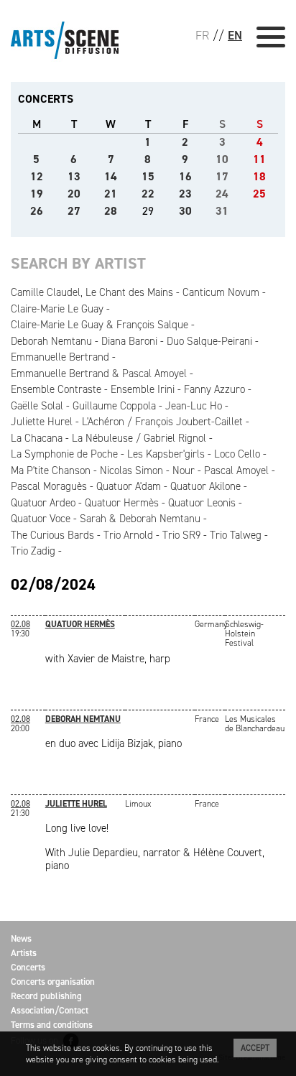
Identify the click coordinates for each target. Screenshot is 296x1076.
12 (36, 176)
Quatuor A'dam (128, 486)
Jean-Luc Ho (193, 406)
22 (148, 193)
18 (259, 176)
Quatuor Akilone (205, 486)
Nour (183, 470)
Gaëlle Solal (37, 406)
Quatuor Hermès (122, 503)
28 (110, 210)
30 (185, 210)
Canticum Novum (220, 292)
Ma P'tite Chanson (51, 470)
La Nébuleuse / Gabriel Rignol (139, 438)
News (21, 938)
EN (235, 35)
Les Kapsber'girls (166, 454)
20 (74, 193)
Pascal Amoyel (236, 470)
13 (74, 176)
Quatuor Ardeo (43, 503)
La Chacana (37, 438)
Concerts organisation (53, 981)
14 (110, 176)
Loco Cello (237, 454)
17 (222, 176)
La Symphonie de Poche (64, 454)
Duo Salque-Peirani (209, 341)
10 (222, 159)
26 (36, 210)
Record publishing (46, 996)
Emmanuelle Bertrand (60, 357)
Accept (255, 1048)
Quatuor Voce (40, 518)
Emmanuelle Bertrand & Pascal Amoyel (99, 373)
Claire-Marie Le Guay (57, 309)
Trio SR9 (181, 535)
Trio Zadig (33, 551)
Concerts (28, 967)
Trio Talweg (236, 535)
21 (110, 193)
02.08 (20, 624)
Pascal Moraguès (49, 486)
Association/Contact (49, 1010)
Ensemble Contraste (56, 389)
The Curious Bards (52, 535)
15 (148, 176)
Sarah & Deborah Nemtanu (140, 518)
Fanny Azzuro (214, 389)
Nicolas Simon (131, 470)
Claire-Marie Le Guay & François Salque (99, 324)
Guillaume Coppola (114, 406)
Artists (24, 953)
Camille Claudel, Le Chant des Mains (92, 292)
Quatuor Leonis (202, 503)
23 (185, 193)
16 (185, 176)
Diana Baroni (129, 341)
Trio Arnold (128, 535)
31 (222, 210)
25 (259, 193)
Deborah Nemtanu (51, 341)
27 (74, 210)
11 (259, 159)
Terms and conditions (52, 1025)
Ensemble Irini (143, 389)
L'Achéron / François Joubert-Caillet (162, 421)
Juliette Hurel (42, 421)
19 (36, 193)
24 (222, 193)
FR (202, 35)
